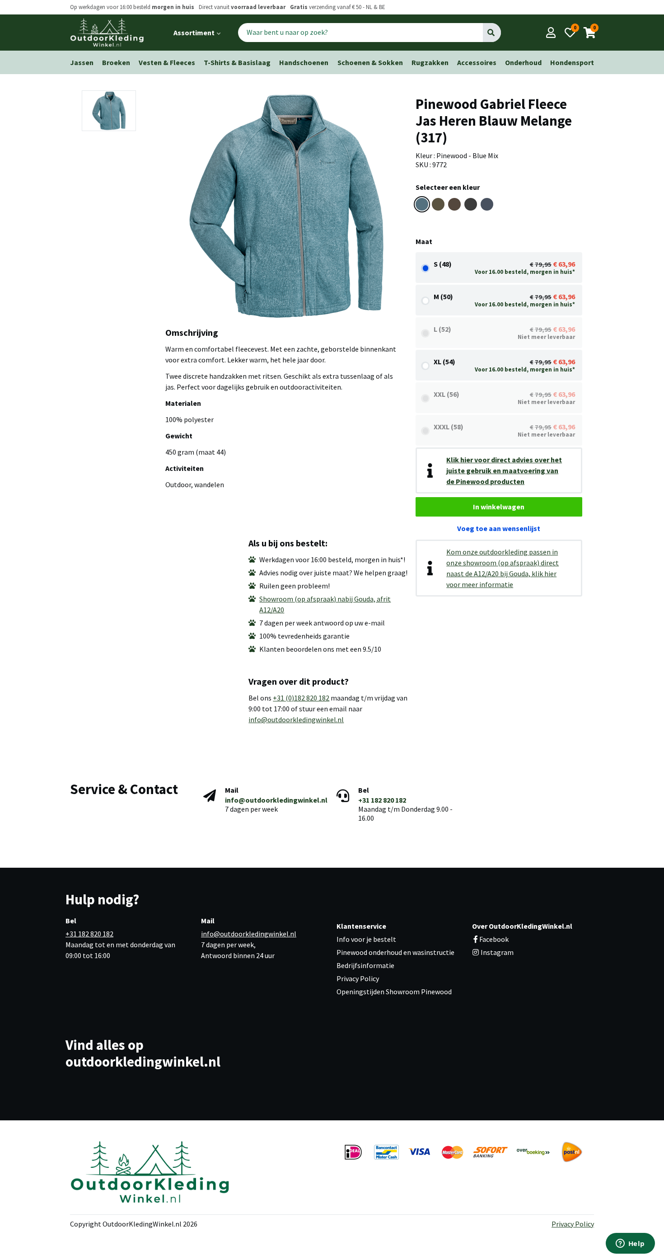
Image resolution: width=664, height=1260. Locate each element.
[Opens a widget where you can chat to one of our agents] (630, 1244)
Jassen (82, 62)
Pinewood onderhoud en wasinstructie (395, 952)
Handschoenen (303, 62)
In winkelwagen (498, 506)
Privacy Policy (358, 978)
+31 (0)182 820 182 (301, 697)
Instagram (496, 952)
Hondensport (572, 62)
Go (491, 33)
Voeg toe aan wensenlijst (498, 528)
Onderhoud (523, 62)
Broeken (116, 62)
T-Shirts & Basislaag (237, 62)
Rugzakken (430, 62)
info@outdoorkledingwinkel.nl (296, 719)
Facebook (494, 939)
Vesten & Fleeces (167, 62)
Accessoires (476, 62)
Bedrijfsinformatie (365, 965)
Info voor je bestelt (366, 939)
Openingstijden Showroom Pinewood (394, 991)
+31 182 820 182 (382, 799)
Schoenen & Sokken (370, 62)
